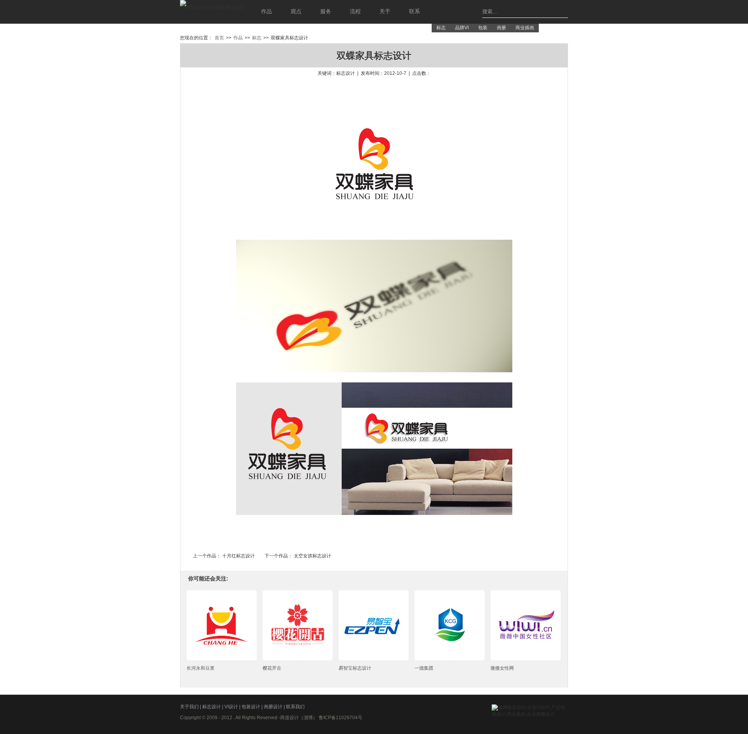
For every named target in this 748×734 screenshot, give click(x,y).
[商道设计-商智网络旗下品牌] (212, 11)
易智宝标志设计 (355, 668)
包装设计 (251, 706)
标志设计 (212, 706)
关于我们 (190, 706)
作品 (238, 38)
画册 (501, 27)
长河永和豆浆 (201, 668)
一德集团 (424, 668)
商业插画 (524, 27)
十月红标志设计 (238, 556)
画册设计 (274, 706)
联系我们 (295, 706)
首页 (219, 38)
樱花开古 (272, 668)
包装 (482, 27)
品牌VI (462, 27)
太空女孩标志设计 (312, 556)
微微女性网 (502, 668)
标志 (441, 27)
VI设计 (231, 706)
